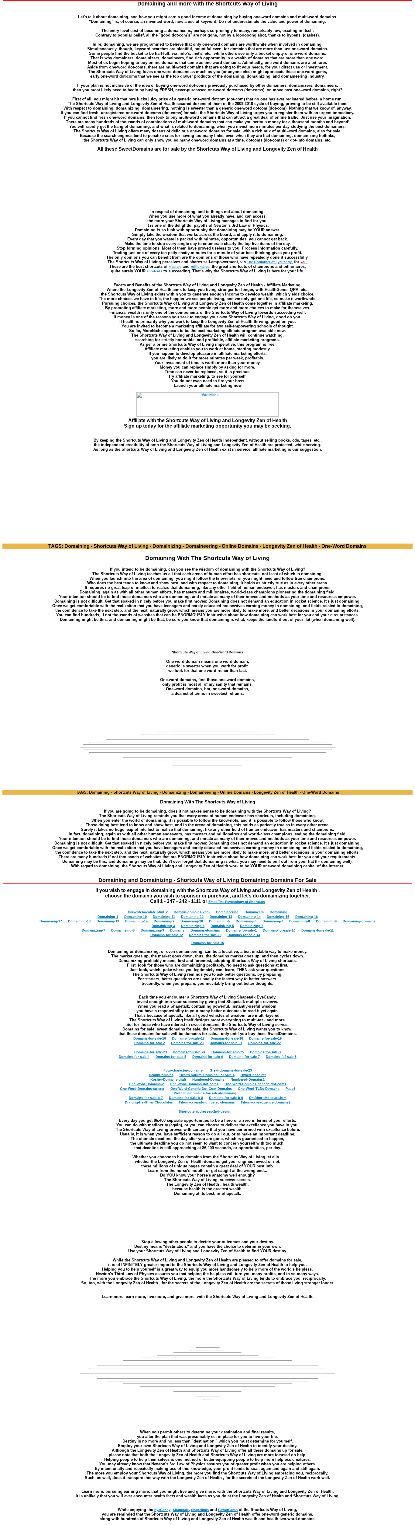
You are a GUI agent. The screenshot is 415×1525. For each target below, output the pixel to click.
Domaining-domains (359, 921)
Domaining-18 (79, 921)
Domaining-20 (191, 921)
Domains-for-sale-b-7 (146, 1098)
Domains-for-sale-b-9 (226, 1098)
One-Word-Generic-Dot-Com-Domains (201, 1088)
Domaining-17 (50, 921)
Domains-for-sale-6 (207, 1056)
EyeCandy (162, 1510)
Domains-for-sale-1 (241, 930)
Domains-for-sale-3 (265, 1052)
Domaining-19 (108, 921)
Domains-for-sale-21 (226, 1043)
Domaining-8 (299, 921)
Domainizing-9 (152, 930)
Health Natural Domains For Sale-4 (207, 1075)
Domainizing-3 (163, 926)
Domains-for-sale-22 (264, 1043)
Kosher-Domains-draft (168, 1079)
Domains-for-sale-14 (244, 935)
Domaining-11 (164, 916)
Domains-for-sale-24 (189, 1052)
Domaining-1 (108, 916)
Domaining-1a (136, 921)
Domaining (278, 912)
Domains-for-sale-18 (227, 1038)
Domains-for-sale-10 (279, 930)
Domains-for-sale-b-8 (186, 1098)
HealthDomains (161, 1075)
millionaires (200, 266)
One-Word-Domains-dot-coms (194, 1084)
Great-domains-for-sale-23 (231, 1070)
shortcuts (154, 271)
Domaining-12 (192, 916)
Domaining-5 (219, 921)
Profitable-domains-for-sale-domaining (205, 1093)
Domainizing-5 (222, 926)
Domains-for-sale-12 (166, 935)
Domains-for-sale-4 (134, 1056)
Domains (177, 930)
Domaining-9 (326, 921)
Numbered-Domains (208, 1079)
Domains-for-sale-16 (149, 1038)
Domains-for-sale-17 (188, 1038)
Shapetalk (181, 1510)
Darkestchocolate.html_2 (148, 912)
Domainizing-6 (251, 926)
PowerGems (228, 1510)
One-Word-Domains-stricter (142, 1088)
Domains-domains (205, 930)
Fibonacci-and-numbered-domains (207, 1102)
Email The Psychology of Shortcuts (236, 902)
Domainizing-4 (192, 926)
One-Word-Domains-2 (146, 1084)
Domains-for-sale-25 (227, 1052)
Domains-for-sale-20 (187, 1043)
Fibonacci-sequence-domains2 (265, 1102)
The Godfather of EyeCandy (269, 262)
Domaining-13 (221, 916)
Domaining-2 (164, 921)
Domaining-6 (246, 921)
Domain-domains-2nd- (192, 912)
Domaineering (227, 912)
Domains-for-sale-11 (317, 930)
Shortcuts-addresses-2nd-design (205, 1111)
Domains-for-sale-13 (205, 935)
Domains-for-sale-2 (149, 1043)
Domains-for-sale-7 (244, 1056)
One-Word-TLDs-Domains (259, 1088)
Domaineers (254, 912)
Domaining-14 (249, 916)
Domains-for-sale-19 (265, 1038)
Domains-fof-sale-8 (281, 1056)
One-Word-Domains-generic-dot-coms (255, 1084)
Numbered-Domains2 (248, 1079)
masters (175, 266)
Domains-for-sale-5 (171, 1056)
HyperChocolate (253, 1075)
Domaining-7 (272, 921)
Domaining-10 (135, 916)
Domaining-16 (306, 916)
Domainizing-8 (123, 930)
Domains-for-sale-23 (150, 1052)
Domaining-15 (278, 916)
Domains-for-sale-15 (207, 943)
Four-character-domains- (183, 1070)
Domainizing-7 (93, 930)
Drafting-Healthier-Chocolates (149, 1102)
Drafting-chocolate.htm (267, 1098)
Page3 (290, 1088)
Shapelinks (200, 1510)
